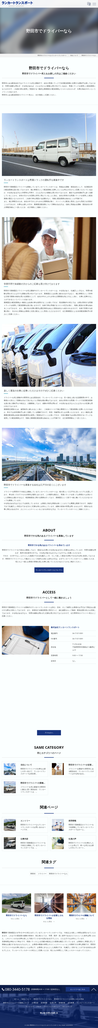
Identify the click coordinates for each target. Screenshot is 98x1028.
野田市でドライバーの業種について (16, 1003)
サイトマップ (67, 1006)
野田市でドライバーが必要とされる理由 (69, 999)
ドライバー (42, 873)
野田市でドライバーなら (58, 873)
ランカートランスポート (86, 1003)
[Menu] (94, 3)
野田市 (32, 873)
